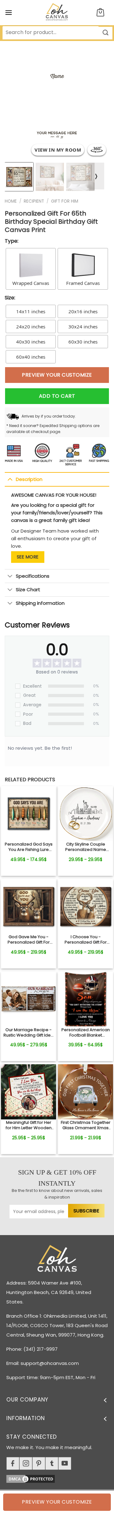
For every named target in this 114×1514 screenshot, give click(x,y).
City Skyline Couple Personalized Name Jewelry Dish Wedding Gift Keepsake (85, 847)
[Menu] (8, 12)
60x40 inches (30, 357)
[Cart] (100, 13)
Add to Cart (57, 396)
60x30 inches (83, 341)
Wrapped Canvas (30, 283)
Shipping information (40, 603)
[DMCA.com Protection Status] (60, 1478)
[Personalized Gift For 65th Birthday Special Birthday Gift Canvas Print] (28, 813)
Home (11, 201)
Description (29, 479)
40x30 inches (30, 341)
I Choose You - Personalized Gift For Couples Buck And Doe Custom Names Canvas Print (85, 939)
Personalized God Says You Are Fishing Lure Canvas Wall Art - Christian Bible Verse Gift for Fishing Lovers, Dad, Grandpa (28, 847)
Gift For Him (64, 201)
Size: (10, 297)
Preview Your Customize (57, 374)
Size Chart (28, 589)
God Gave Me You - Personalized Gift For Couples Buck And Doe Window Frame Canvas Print (29, 939)
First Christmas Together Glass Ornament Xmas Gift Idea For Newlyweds (86, 1125)
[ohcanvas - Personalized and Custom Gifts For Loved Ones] (57, 12)
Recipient (34, 201)
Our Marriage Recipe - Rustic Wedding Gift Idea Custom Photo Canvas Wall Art (28, 1032)
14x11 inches (30, 311)
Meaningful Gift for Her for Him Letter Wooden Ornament (29, 1125)
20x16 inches (83, 311)
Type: (11, 241)
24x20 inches (30, 326)
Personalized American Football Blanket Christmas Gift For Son (85, 1032)
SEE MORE (28, 557)
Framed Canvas (83, 283)
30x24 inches (83, 326)
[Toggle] (10, 479)
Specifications (32, 576)
